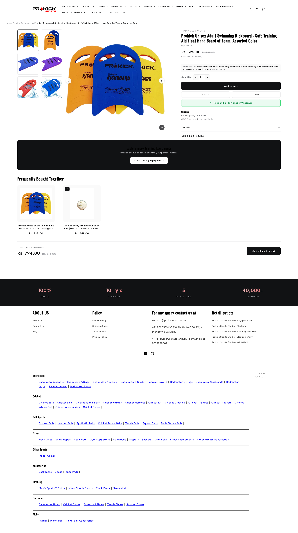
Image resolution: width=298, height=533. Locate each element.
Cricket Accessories (67, 407)
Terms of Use (99, 331)
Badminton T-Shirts (132, 381)
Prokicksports (260, 377)
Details (186, 127)
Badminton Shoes (80, 386)
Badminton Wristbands (209, 381)
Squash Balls (150, 423)
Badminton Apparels (105, 381)
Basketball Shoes (94, 504)
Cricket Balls (64, 402)
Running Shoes (135, 504)
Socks (58, 471)
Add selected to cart (263, 251)
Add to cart (231, 85)
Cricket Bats (46, 402)
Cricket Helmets (135, 402)
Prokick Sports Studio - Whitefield (230, 342)
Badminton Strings (181, 381)
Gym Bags (161, 439)
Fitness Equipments (182, 439)
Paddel (43, 520)
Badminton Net (58, 386)
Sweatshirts (120, 488)
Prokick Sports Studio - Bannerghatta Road (234, 331)
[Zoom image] (162, 127)
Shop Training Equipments (149, 160)
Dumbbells (119, 439)
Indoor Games (47, 455)
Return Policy (99, 320)
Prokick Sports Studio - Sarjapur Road (232, 320)
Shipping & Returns (193, 135)
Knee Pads (71, 471)
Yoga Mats (80, 439)
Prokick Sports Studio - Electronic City (232, 337)
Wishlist (206, 94)
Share (256, 94)
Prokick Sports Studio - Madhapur (229, 326)
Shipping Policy (100, 326)
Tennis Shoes (115, 504)
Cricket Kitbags (112, 402)
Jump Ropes (63, 439)
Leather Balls (65, 423)
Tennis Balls (132, 423)
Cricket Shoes (91, 407)
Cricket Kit (155, 402)
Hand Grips (45, 439)
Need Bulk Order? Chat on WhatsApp (233, 103)
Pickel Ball (56, 520)
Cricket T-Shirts (198, 402)
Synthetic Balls (86, 423)
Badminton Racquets (51, 381)
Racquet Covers (157, 381)
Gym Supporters (100, 439)
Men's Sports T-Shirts (52, 488)
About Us (38, 320)
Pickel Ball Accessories (80, 520)
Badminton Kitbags (78, 381)
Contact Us (39, 326)
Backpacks (45, 471)
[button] (70, 6)
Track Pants (103, 488)
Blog (35, 331)
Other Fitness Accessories (213, 439)
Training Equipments (23, 23)
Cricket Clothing (175, 402)
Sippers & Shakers (140, 439)
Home (8, 23)
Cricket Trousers (221, 402)
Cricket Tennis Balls (88, 402)
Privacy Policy (99, 337)
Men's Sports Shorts (80, 488)
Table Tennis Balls (171, 423)
